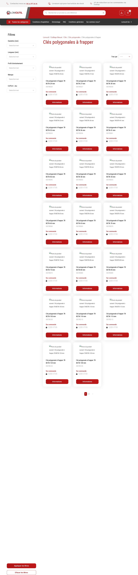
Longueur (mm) (13, 52)
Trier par (114, 57)
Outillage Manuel (56, 37)
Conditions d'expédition (41, 22)
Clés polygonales (74, 37)
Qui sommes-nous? (93, 22)
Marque (10, 75)
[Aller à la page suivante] (92, 394)
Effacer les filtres (21, 572)
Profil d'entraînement (15, 63)
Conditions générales (76, 22)
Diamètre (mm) (13, 41)
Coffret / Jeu (12, 86)
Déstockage (56, 22)
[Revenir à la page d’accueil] (14, 13)
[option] (27, 3)
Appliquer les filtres (21, 566)
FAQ (64, 22)
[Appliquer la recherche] (103, 13)
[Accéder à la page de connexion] (121, 12)
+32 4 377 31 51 (31, 4)
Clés (65, 37)
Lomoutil (46, 37)
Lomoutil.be (125, 22)
